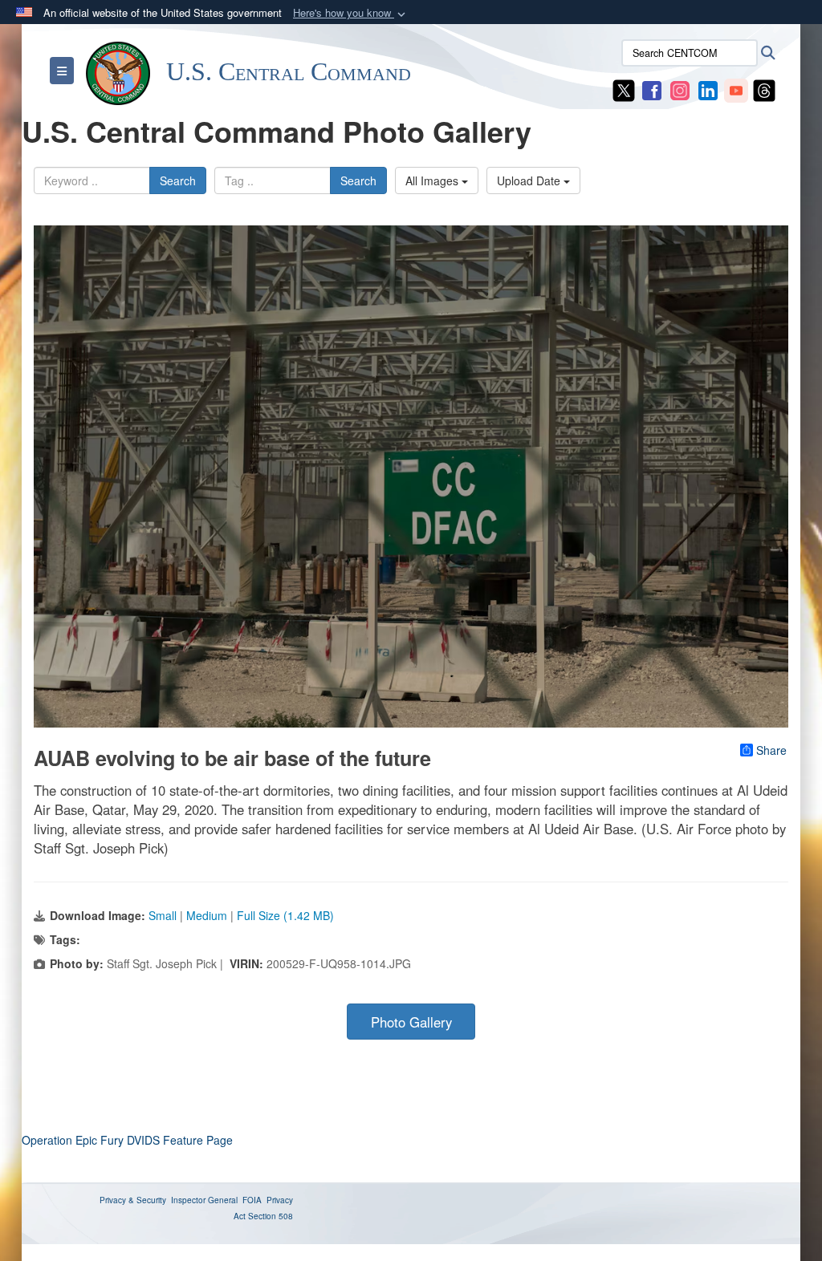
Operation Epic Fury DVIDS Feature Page (127, 1140)
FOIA (252, 1200)
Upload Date (530, 180)
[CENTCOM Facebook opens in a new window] (652, 89)
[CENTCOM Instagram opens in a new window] (680, 89)
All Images (433, 180)
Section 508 (270, 1216)
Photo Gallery (411, 1022)
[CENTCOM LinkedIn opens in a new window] (708, 89)
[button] (351, 13)
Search (178, 180)
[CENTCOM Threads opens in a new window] (764, 89)
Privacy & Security (133, 1200)
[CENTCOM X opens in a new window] (624, 89)
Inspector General (204, 1200)
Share (771, 750)
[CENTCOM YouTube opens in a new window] (736, 89)
